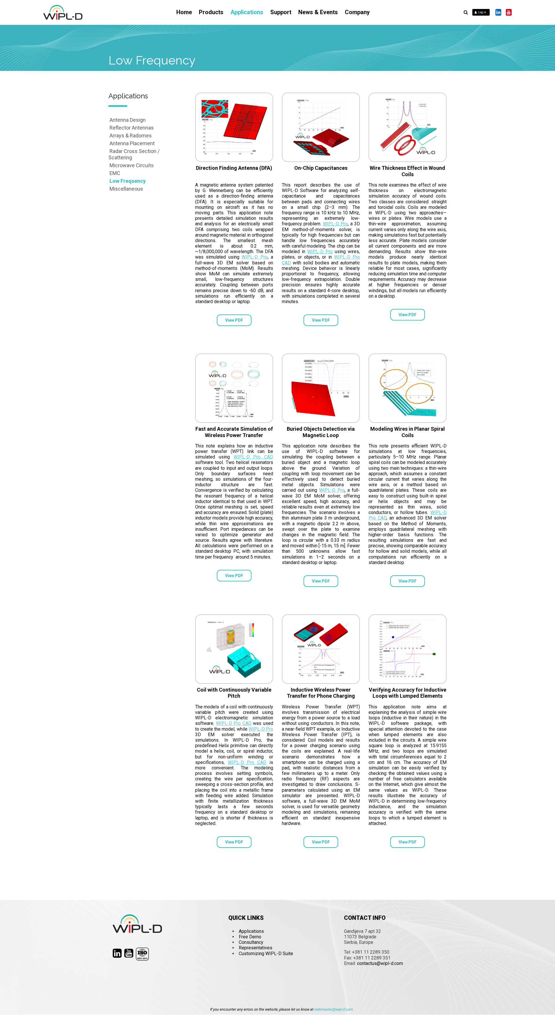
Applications (246, 12)
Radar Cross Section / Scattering (134, 154)
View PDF (234, 320)
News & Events (318, 12)
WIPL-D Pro (254, 257)
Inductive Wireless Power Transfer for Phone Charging (321, 693)
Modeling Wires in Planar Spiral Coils (407, 432)
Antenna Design (128, 120)
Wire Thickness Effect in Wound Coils (407, 171)
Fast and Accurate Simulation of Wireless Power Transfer (234, 432)
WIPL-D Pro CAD (253, 457)
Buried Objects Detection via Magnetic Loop (321, 432)
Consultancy (251, 942)
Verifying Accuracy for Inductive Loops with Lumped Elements (407, 693)
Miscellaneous (126, 189)
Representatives (255, 947)
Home (184, 12)
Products (211, 12)
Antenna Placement (132, 143)
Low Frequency (128, 181)
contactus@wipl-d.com (380, 963)
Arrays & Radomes (131, 135)
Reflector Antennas (132, 128)
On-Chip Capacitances (320, 168)
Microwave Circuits (132, 165)
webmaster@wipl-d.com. (334, 1009)
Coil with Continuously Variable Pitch (234, 693)
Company (357, 12)
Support (280, 12)
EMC (115, 173)
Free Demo (250, 937)
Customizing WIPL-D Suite (266, 953)
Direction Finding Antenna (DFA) (234, 168)
